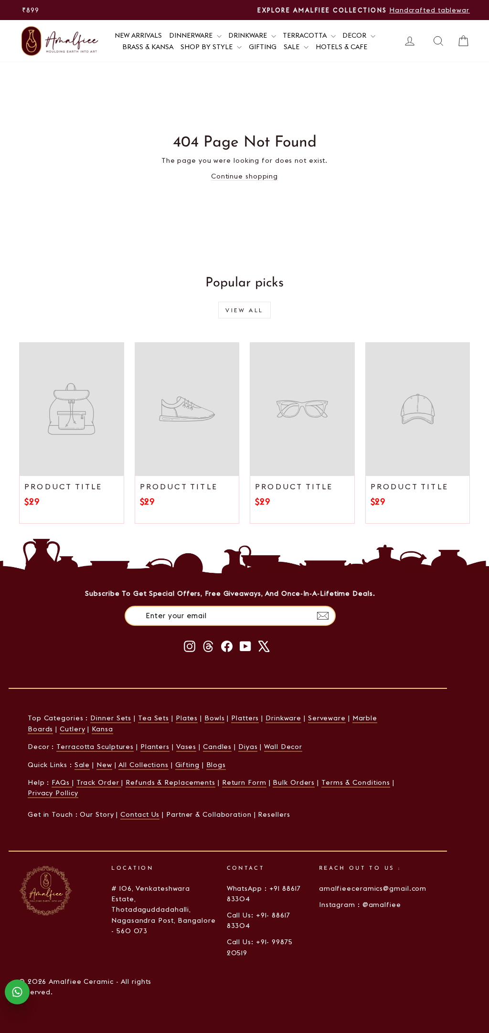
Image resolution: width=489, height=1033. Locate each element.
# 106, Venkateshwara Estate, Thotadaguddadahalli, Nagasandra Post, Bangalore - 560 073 (163, 910)
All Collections (143, 764)
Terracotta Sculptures (95, 746)
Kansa (102, 729)
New (104, 764)
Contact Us (139, 814)
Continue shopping (244, 176)
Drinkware (248, 35)
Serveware (327, 718)
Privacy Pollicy (53, 793)
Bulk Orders (294, 782)
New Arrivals (138, 35)
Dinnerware (191, 35)
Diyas (248, 746)
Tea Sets (153, 718)
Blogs (216, 764)
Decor (355, 35)
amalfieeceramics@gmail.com (372, 888)
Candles (217, 746)
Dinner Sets (110, 718)
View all (244, 310)
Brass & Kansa (147, 46)
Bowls (214, 718)
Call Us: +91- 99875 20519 (260, 947)
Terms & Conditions (355, 782)
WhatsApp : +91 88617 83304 (264, 893)
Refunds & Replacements (170, 782)
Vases (186, 746)
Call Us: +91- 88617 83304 (258, 920)
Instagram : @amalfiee (360, 904)
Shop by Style (207, 46)
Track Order (99, 782)
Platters (245, 718)
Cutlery (72, 729)
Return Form (244, 782)
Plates (187, 718)
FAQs (62, 782)
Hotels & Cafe (341, 46)
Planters (155, 746)
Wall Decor (283, 746)
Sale (292, 46)
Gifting (262, 46)
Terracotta (306, 35)
